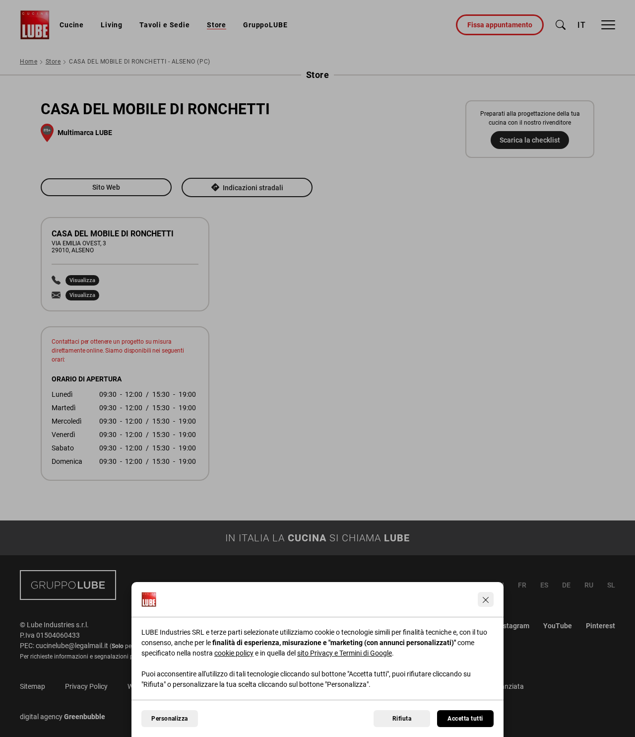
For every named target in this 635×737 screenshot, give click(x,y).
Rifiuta (401, 718)
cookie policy (234, 653)
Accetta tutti (465, 718)
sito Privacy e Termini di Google (344, 653)
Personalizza (169, 718)
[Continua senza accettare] (486, 599)
